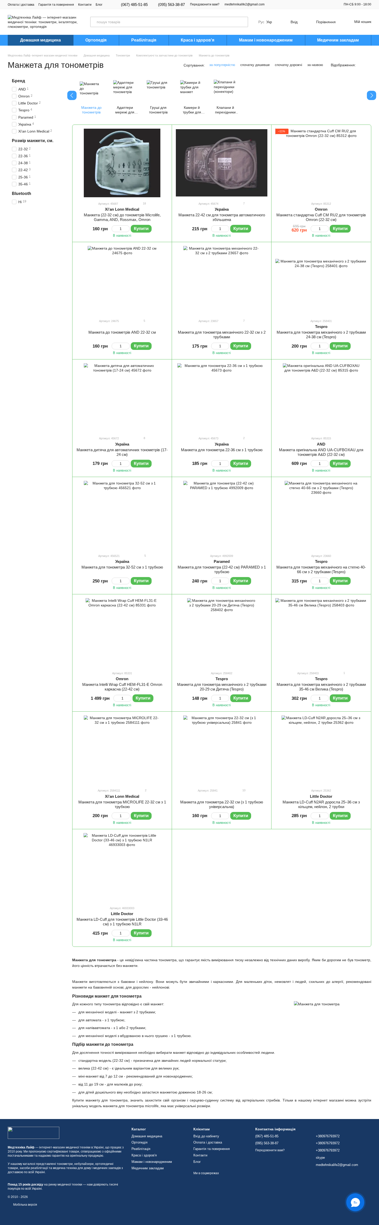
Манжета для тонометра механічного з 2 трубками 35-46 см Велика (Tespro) (321, 686)
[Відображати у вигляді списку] (368, 64)
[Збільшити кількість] (127, 229)
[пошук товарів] (243, 22)
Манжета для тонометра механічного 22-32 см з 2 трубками (222, 334)
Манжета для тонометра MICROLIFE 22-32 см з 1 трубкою (122, 804)
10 (243, 790)
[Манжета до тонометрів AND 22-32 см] (122, 280)
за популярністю (222, 65)
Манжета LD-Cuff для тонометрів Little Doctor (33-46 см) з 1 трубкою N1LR (122, 921)
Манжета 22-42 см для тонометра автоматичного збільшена (221, 217)
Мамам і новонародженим (266, 40)
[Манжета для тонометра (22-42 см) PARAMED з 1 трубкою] (221, 515)
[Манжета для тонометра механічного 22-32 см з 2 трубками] (221, 280)
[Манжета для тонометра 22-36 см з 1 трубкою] (221, 397)
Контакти (85, 4)
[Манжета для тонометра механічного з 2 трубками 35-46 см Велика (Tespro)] (321, 632)
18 (144, 203)
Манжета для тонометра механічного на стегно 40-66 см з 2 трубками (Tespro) (321, 569)
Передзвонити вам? (204, 4)
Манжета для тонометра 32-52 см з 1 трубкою (122, 567)
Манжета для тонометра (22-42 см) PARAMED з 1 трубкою (222, 569)
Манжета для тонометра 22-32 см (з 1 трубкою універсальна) (221, 804)
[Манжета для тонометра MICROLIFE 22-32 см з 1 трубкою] (122, 750)
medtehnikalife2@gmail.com (245, 4)
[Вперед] (371, 95)
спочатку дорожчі (288, 65)
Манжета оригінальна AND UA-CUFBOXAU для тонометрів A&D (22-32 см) (321, 452)
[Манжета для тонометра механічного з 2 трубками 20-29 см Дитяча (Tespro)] (221, 632)
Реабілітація (143, 40)
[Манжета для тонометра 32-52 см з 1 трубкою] (122, 515)
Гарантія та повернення (56, 4)
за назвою (315, 65)
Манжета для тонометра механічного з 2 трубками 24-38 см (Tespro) (321, 334)
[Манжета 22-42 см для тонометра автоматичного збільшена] (221, 163)
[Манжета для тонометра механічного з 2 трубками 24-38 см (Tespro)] (321, 280)
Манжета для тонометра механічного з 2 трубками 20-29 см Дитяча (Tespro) (221, 686)
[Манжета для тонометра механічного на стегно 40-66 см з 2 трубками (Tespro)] (321, 515)
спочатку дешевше (255, 65)
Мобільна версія (24, 1204)
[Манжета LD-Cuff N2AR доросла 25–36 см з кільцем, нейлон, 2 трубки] (321, 750)
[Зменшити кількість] (114, 229)
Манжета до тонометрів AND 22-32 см (122, 332)
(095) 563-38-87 (171, 4)
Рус (261, 22)
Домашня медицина (40, 40)
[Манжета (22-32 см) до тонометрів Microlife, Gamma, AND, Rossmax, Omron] (122, 163)
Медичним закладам (338, 40)
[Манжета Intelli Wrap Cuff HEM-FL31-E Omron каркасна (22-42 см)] (122, 632)
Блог (99, 4)
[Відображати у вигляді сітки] (361, 64)
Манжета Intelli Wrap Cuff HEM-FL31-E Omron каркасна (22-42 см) (122, 686)
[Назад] (72, 95)
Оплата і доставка (21, 4)
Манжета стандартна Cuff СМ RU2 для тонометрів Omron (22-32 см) (321, 217)
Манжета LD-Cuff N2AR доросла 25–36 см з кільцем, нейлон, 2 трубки (321, 804)
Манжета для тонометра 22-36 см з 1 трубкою (221, 450)
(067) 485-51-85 (134, 4)
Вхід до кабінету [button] (206, 1136)
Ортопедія (95, 40)
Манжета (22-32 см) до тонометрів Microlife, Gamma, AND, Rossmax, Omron (122, 217)
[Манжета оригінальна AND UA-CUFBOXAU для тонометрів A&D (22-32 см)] (321, 397)
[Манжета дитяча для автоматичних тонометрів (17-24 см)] (122, 397)
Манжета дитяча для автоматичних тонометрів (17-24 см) (122, 452)
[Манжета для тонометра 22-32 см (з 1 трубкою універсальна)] (221, 750)
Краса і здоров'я (197, 40)
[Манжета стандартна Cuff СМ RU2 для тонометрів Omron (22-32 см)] (321, 163)
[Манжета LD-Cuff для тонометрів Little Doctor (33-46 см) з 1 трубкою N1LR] (122, 867)
